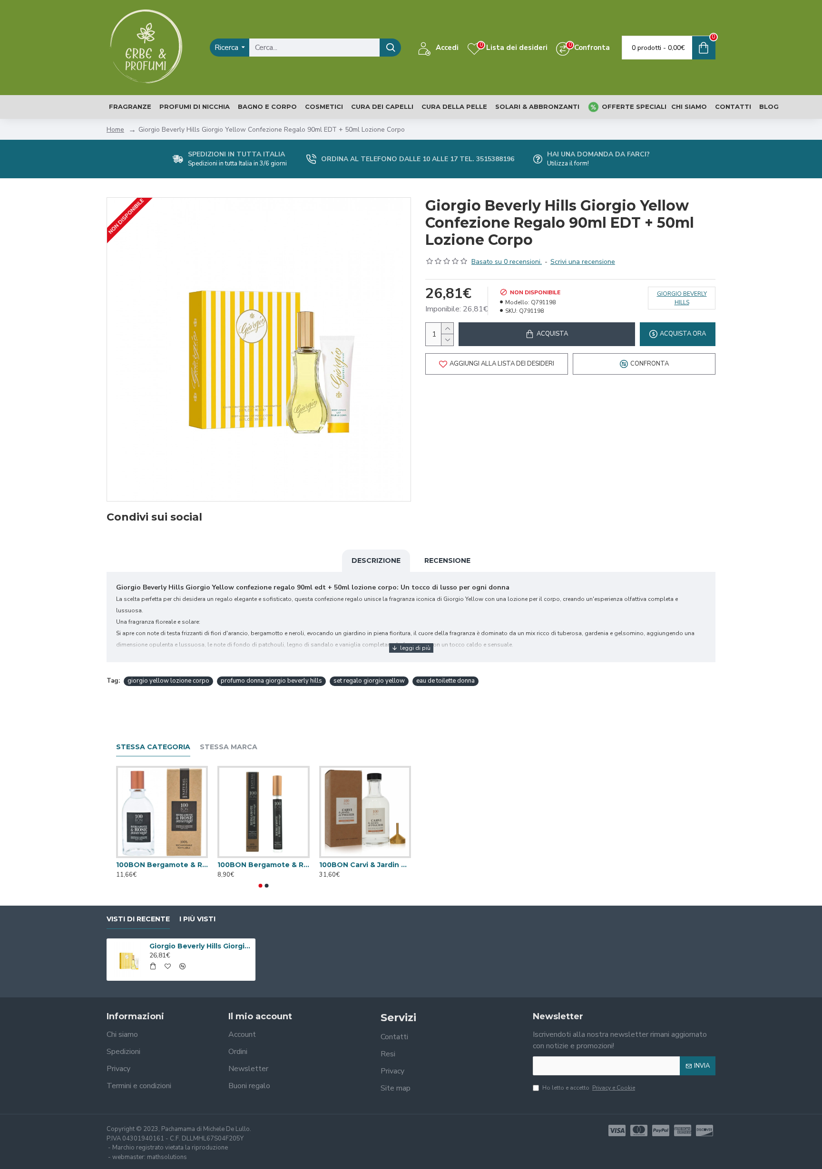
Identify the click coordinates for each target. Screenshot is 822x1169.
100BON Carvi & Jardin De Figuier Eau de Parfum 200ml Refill (365, 864)
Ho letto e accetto (588, 1088)
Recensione (447, 560)
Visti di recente (138, 919)
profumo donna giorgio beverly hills (271, 680)
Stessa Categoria (153, 747)
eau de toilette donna (445, 680)
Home (115, 129)
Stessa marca (228, 747)
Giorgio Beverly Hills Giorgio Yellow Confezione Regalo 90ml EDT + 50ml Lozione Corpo (200, 946)
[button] (261, 886)
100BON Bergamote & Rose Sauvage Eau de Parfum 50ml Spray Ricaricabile (162, 864)
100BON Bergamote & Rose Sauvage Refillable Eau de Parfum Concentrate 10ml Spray (263, 864)
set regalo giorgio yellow (369, 680)
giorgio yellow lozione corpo (168, 680)
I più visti (197, 919)
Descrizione (376, 560)
